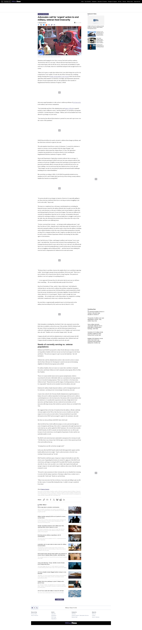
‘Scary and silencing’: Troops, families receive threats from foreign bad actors (51, 563)
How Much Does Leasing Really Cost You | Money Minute (100, 45)
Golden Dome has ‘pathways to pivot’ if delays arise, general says (51, 582)
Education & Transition (102, 1)
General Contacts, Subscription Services (80, 615)
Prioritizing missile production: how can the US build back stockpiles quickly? (100, 33)
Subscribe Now (137, 1)
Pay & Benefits (88, 1)
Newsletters (53, 615)
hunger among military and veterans (59, 76)
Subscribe (53, 613)
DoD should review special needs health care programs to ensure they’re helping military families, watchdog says (52, 554)
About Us (94, 613)
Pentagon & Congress (112, 1)
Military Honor (130, 1)
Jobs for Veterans (95, 617)
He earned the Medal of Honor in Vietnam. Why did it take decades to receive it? (96, 313)
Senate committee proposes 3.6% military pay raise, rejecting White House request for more (51, 526)
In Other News (42, 504)
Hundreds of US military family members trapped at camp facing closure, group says (95, 334)
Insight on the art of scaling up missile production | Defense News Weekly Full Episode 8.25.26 (96, 27)
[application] (96, 20)
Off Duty (119, 1)
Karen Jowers (42, 22)
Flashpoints (94, 1)
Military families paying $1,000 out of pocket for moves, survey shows (52, 517)
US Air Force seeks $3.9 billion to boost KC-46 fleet (51, 590)
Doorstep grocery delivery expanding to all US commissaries (49, 535)
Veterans (124, 1)
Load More (59, 599)
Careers (93, 615)
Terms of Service (34, 615)
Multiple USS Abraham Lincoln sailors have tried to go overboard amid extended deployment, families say (95, 340)
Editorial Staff (74, 617)
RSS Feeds (53, 617)
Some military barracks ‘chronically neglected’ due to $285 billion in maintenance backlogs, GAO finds (95, 326)
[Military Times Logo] (16, 1)
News (82, 1)
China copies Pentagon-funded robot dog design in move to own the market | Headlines (99, 40)
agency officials (69, 108)
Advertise (74, 613)
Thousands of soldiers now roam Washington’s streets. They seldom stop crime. (96, 319)
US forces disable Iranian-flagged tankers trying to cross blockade (52, 572)
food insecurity (77, 102)
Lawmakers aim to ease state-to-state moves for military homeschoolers (52, 545)
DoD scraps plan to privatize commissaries (48, 507)
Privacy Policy (34, 613)
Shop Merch (53, 618)
